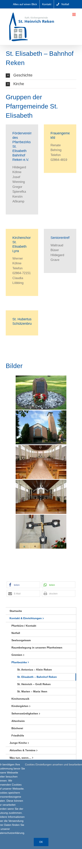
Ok (41, 842)
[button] (41, 75)
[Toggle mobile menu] (74, 14)
